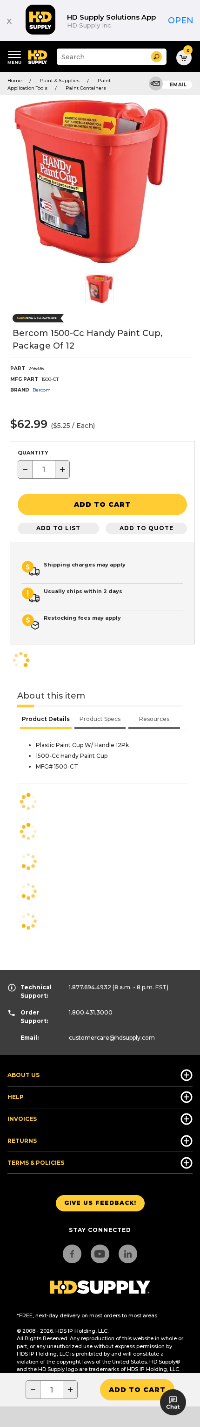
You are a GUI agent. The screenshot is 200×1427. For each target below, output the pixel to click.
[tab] (46, 720)
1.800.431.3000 (91, 1012)
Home (14, 80)
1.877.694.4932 (90, 987)
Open (180, 20)
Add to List (58, 528)
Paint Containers (86, 88)
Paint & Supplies (60, 80)
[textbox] (43, 469)
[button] (157, 57)
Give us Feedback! (100, 1202)
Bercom (42, 390)
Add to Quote (146, 528)
